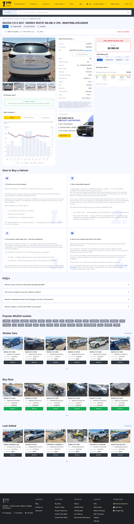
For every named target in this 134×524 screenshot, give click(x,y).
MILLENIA (104, 321)
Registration (115, 4)
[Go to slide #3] (30, 86)
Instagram (8, 513)
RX (62, 321)
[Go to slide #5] (53, 86)
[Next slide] (52, 58)
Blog (71, 4)
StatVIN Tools (78, 507)
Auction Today (59, 507)
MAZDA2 (24, 321)
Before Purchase (99, 510)
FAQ (95, 504)
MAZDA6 (69, 321)
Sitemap (96, 521)
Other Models (28, 117)
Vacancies (38, 510)
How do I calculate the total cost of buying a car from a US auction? (29, 299)
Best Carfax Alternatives (82, 517)
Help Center (98, 507)
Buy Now (58, 504)
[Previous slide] (5, 58)
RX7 (36, 325)
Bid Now (12, 362)
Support (96, 517)
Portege (15, 321)
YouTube (30, 513)
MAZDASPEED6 (90, 325)
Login (126, 4)
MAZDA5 (114, 321)
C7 (14, 325)
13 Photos (50, 79)
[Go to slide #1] (8, 86)
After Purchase (99, 514)
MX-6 (63, 325)
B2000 (117, 325)
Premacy (6, 325)
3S (56, 325)
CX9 (122, 321)
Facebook (19, 513)
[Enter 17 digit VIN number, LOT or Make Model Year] (128, 12)
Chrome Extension (121, 504)
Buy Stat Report (83, 54)
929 (42, 325)
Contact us (39, 507)
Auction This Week (61, 514)
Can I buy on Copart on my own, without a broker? (23, 292)
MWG (79, 325)
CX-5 (100, 325)
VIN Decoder (78, 510)
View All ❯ (128, 333)
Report (76, 504)
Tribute (33, 321)
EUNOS (108, 325)
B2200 (78, 321)
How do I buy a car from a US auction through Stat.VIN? (25, 284)
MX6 (85, 321)
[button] (10, 12)
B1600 (41, 321)
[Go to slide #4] (42, 86)
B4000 (28, 325)
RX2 (55, 321)
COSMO (71, 325)
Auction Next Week (61, 517)
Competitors (46, 117)
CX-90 (49, 325)
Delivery (33, 4)
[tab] (66, 415)
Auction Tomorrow (61, 510)
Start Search (63, 135)
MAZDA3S (94, 321)
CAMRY (6, 321)
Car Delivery (78, 514)
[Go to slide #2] (19, 86)
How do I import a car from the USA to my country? (23, 307)
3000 (20, 325)
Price (12, 117)
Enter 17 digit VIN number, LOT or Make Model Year (33, 12)
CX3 (48, 321)
